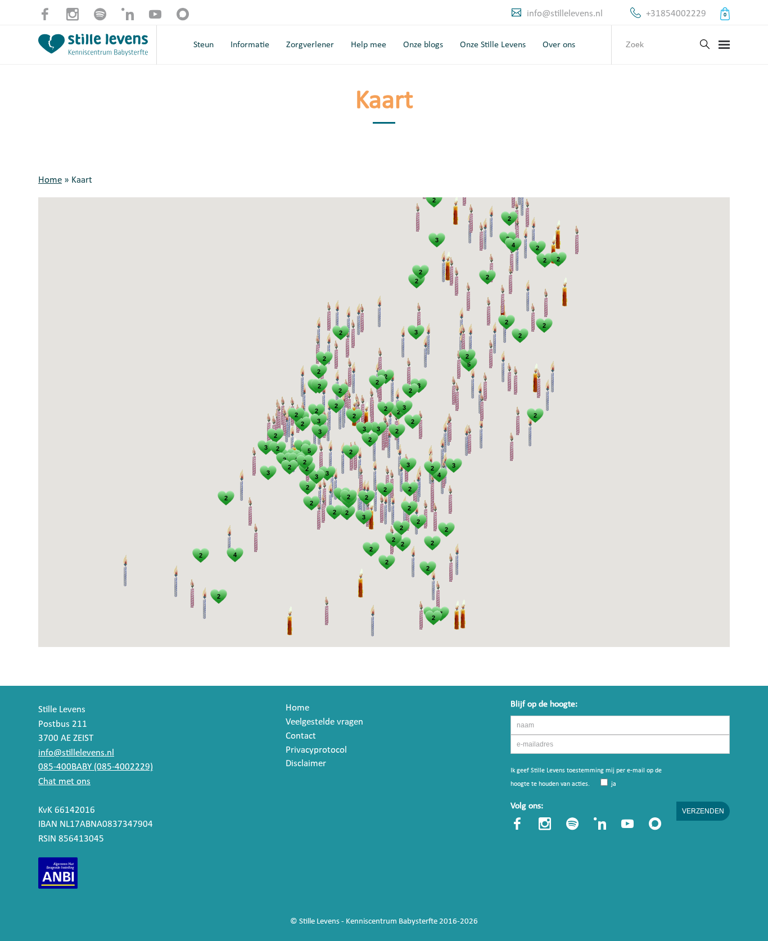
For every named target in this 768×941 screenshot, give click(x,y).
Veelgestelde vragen (324, 722)
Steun (203, 44)
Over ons (559, 44)
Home (50, 180)
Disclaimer (306, 763)
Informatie (250, 44)
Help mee (368, 44)
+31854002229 (676, 14)
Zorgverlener (310, 44)
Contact (301, 736)
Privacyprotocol (316, 750)
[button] (241, 485)
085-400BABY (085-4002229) (95, 767)
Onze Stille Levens (493, 44)
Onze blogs (423, 44)
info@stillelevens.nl (565, 14)
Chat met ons (64, 781)
